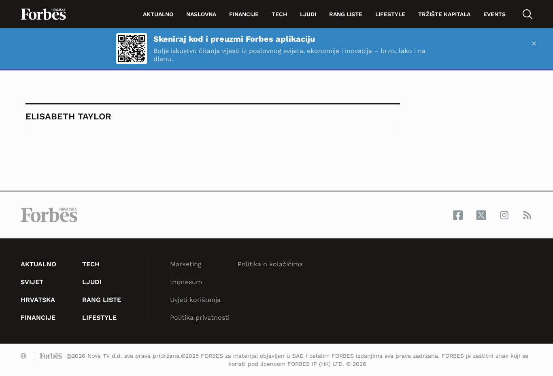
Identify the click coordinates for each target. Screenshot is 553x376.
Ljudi (308, 14)
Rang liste (345, 14)
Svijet (32, 282)
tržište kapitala (444, 14)
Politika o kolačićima (270, 264)
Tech (279, 14)
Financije (244, 14)
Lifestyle (390, 14)
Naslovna (201, 14)
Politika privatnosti (200, 317)
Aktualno (158, 14)
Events (494, 14)
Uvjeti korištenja (195, 300)
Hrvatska (38, 300)
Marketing (186, 264)
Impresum (186, 282)
